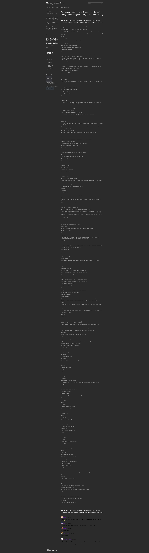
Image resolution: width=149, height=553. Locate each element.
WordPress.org (50, 53)
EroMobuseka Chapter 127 (51, 42)
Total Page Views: (50, 68)
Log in (48, 49)
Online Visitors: (50, 59)
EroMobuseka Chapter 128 (51, 40)
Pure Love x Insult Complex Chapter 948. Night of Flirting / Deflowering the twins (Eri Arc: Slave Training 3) (83, 22)
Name (49, 74)
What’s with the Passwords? (62, 7)
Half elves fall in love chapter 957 (52, 39)
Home (48, 7)
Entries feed (49, 50)
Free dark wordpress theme (98, 547)
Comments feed (50, 52)
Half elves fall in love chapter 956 (52, 43)
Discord (53, 7)
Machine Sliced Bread (55, 2)
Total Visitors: (50, 65)
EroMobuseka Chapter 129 (51, 38)
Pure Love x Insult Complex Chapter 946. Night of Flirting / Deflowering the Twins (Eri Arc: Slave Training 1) (81, 20)
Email (49, 78)
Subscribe (50, 88)
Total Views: (49, 62)
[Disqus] (82, 530)
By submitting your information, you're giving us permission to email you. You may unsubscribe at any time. (52, 84)
